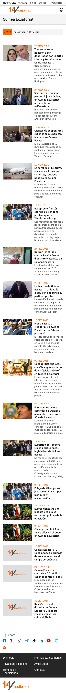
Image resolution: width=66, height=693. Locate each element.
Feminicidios (55, 2)
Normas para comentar (48, 657)
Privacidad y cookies (15, 663)
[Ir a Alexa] (57, 641)
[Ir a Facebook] (5, 641)
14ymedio (8, 657)
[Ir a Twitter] (12, 641)
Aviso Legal (41, 663)
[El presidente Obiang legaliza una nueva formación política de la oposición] (17, 512)
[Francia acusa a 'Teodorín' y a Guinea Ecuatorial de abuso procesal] (17, 327)
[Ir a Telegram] (27, 641)
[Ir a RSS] (5, 647)
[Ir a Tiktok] (34, 641)
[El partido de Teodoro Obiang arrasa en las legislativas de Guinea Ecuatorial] (17, 448)
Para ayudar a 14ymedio (26, 32)
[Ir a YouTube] (49, 641)
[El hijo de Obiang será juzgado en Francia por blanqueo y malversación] (17, 491)
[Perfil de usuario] (61, 10)
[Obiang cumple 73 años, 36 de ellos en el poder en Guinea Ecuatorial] (17, 532)
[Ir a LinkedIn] (42, 641)
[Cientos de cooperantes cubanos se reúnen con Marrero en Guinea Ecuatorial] (17, 134)
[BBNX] (16, 685)
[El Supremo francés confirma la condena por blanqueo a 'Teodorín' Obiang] (17, 212)
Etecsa (42, 2)
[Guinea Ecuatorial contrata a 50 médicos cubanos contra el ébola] (17, 573)
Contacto (39, 669)
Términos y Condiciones (10, 671)
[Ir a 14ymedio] (20, 9)
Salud (33, 2)
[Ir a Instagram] (20, 641)
